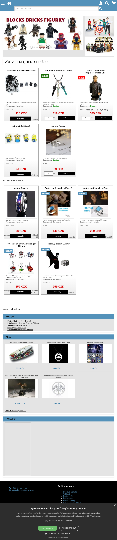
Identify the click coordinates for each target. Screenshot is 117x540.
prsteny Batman (58, 126)
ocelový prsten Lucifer (58, 244)
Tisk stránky (15, 309)
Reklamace (67, 498)
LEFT (6, 33)
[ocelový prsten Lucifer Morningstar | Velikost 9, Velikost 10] (58, 260)
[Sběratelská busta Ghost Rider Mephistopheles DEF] (95, 88)
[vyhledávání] (107, 4)
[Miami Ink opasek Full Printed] (21, 353)
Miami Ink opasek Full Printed (21, 342)
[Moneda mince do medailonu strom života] (58, 388)
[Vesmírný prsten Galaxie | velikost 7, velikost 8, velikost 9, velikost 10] (21, 204)
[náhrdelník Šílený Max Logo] (58, 353)
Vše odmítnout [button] (69, 528)
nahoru (5, 309)
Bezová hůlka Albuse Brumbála (20, 330)
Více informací (95, 516)
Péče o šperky (69, 500)
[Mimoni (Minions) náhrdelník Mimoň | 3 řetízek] (21, 142)
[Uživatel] (101, 4)
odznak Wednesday (95, 342)
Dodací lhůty (68, 496)
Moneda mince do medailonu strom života (58, 377)
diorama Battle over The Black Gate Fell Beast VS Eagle (21, 377)
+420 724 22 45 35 (19, 488)
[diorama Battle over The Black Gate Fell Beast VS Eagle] (21, 388)
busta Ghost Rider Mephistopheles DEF (95, 71)
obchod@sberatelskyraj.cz (22, 490)
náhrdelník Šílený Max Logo (58, 342)
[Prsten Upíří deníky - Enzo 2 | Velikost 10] (58, 204)
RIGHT (80, 33)
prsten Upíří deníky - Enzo (95, 188)
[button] (58, 533)
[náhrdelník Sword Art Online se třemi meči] (58, 86)
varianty (20, 118)
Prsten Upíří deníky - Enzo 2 (58, 188)
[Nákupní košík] (113, 4)
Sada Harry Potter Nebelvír (18, 325)
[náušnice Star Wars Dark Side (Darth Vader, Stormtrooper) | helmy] (21, 85)
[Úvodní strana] (9, 4)
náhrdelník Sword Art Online (58, 70)
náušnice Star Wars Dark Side (21, 70)
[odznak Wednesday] (95, 353)
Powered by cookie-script (58, 538)
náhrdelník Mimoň (21, 126)
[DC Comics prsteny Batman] (58, 142)
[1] (31, 47)
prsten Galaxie (21, 188)
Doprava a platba (70, 492)
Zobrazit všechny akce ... (15, 410)
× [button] (114, 505)
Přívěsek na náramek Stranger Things (21, 245)
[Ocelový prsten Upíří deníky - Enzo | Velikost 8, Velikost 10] (95, 204)
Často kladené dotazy (72, 502)
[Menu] (3, 3)
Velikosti (66, 494)
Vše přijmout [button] (48, 528)
